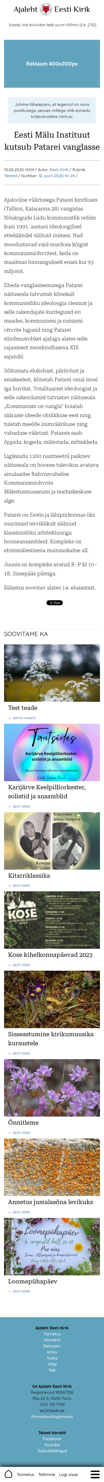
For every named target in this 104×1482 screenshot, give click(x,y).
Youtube (52, 1444)
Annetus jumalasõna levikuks (50, 1202)
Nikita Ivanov (24, 718)
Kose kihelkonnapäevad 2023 (50, 954)
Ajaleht (26, 9)
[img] (95, 1474)
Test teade (22, 707)
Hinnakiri (52, 1339)
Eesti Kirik (72, 9)
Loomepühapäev (32, 1281)
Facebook (52, 1438)
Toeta (52, 1358)
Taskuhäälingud (52, 1450)
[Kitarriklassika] (52, 868)
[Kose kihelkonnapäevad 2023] (52, 947)
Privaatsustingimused (52, 1416)
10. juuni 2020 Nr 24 (56, 175)
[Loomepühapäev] (52, 1273)
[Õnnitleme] (52, 1115)
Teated (10, 175)
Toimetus (52, 1333)
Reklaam (52, 1345)
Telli (52, 1370)
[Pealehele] (46, 14)
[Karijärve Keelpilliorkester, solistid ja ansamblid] (52, 779)
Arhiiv (52, 1351)
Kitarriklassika (29, 875)
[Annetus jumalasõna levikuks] (52, 1194)
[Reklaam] (52, 86)
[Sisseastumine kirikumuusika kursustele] (52, 1026)
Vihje (52, 1364)
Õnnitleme (23, 1122)
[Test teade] (52, 700)
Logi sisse (68, 1474)
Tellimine (46, 1474)
